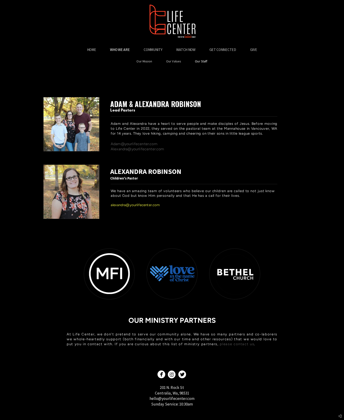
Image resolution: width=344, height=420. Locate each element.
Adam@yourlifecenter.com (134, 144)
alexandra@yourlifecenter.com (135, 205)
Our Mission (144, 61)
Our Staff (201, 61)
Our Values (173, 61)
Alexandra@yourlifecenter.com (137, 149)
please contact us (237, 344)
